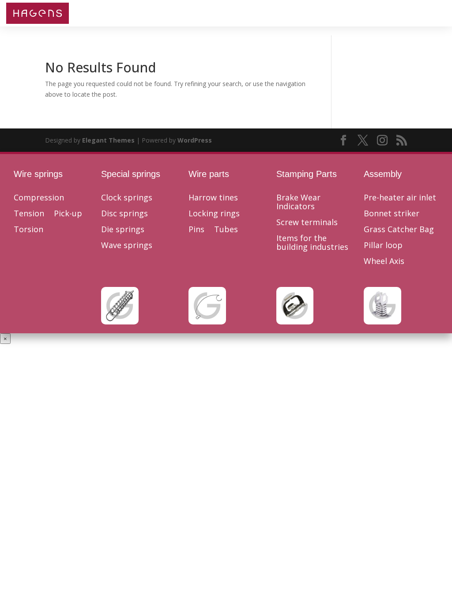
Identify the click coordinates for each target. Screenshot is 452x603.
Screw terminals (307, 222)
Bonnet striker (391, 214)
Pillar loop (383, 245)
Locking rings (214, 214)
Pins (196, 229)
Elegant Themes (108, 140)
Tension (29, 214)
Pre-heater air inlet (400, 198)
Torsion (28, 229)
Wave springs (126, 245)
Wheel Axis (384, 261)
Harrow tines (213, 198)
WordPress (194, 140)
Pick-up (68, 214)
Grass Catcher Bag (399, 229)
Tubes (226, 229)
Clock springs (126, 198)
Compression (39, 198)
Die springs (122, 229)
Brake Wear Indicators (298, 202)
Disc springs (124, 214)
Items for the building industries (312, 243)
